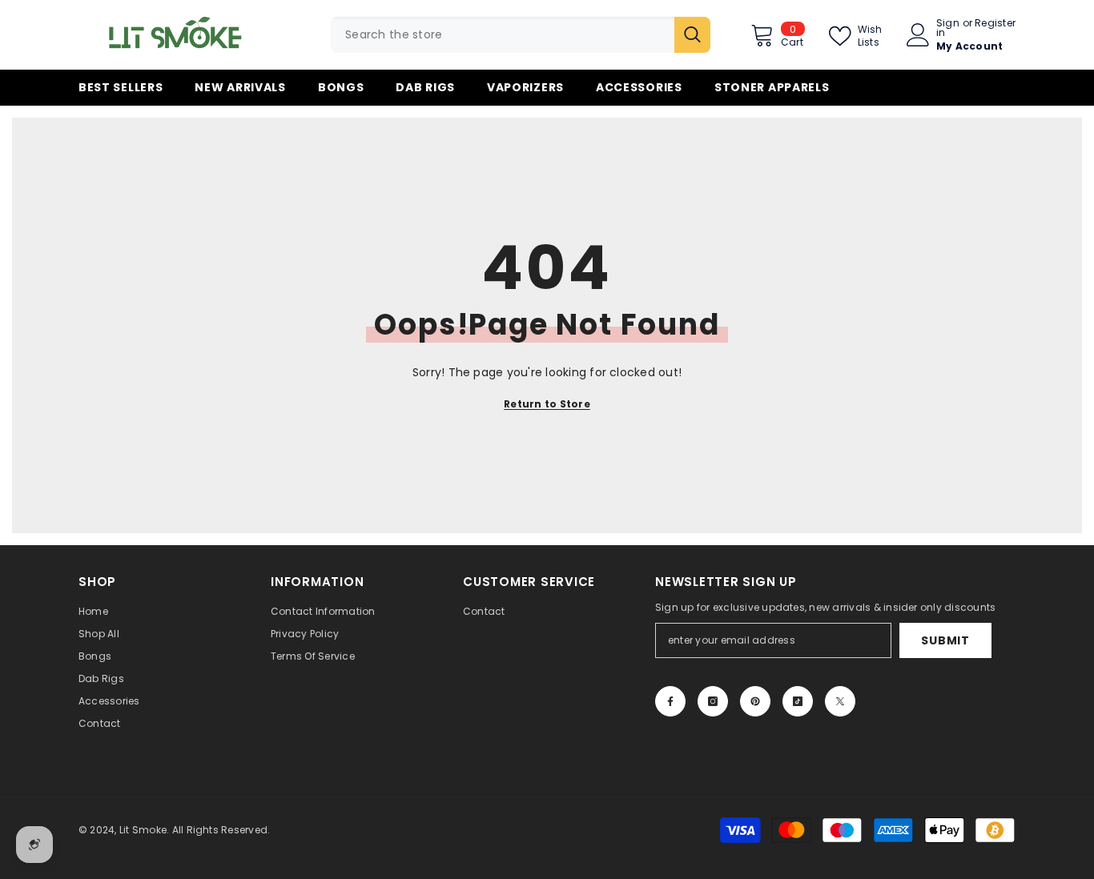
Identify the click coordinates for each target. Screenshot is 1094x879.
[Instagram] (713, 701)
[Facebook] (670, 701)
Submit (945, 640)
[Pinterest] (755, 701)
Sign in (947, 28)
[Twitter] (840, 701)
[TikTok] (797, 701)
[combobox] (502, 35)
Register (995, 24)
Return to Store (547, 404)
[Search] (520, 35)
